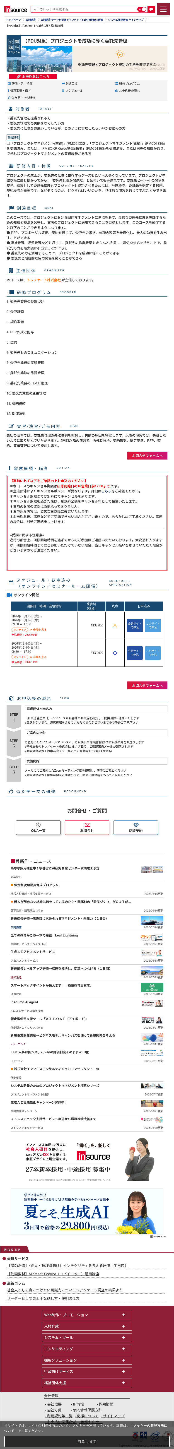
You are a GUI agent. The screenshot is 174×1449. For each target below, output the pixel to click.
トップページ (13, 19)
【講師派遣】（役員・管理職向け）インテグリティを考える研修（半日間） (67, 1265)
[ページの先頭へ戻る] (158, 1237)
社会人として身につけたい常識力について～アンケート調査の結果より (65, 1290)
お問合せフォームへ (147, 455)
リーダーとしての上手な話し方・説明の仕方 (43, 1298)
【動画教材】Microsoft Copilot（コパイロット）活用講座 (53, 1273)
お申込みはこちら (35, 76)
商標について (88, 1415)
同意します (87, 1441)
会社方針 (54, 1410)
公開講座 (31, 19)
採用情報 (106, 1404)
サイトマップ (114, 1415)
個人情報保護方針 (87, 1410)
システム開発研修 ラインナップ (126, 19)
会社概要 (54, 1404)
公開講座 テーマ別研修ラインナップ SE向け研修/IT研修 (72, 19)
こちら (106, 491)
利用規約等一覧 (59, 1415)
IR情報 (78, 1404)
